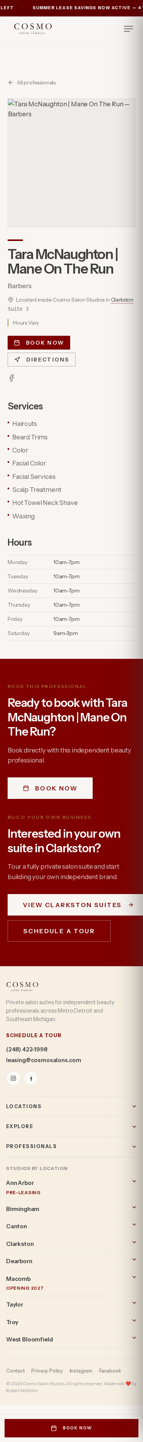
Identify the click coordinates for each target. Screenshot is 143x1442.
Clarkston (122, 299)
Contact (15, 1371)
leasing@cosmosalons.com (43, 1060)
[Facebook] (11, 378)
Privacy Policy (47, 1371)
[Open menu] (128, 28)
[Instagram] (13, 1078)
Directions (47, 359)
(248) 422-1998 (26, 1049)
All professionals (36, 82)
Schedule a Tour (59, 931)
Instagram (81, 1371)
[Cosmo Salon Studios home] (33, 28)
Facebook (110, 1371)
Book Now (45, 342)
